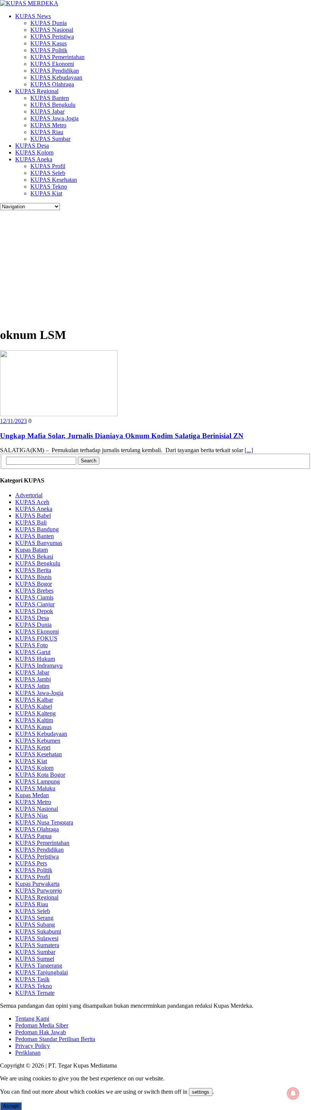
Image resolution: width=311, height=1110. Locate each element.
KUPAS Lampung (37, 781)
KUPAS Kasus (48, 43)
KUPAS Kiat (46, 193)
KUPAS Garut (32, 652)
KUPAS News (33, 16)
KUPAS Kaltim (34, 720)
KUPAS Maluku (35, 788)
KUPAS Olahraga (52, 84)
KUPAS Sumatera (37, 945)
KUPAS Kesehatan (53, 179)
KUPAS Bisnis (33, 577)
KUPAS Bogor (33, 584)
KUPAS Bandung (37, 529)
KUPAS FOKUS (36, 638)
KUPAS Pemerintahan (57, 57)
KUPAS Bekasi (34, 556)
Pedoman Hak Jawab (40, 1032)
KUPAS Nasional (51, 30)
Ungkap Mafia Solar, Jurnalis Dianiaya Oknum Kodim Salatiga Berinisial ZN (121, 436)
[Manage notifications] (293, 1093)
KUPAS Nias (31, 815)
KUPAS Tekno (48, 186)
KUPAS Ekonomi (52, 64)
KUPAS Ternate (35, 993)
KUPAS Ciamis (34, 597)
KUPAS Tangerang (38, 965)
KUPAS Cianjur (35, 604)
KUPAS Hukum (35, 659)
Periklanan (28, 1052)
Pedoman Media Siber (41, 1025)
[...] (249, 450)
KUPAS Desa (32, 145)
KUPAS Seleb (47, 173)
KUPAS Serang (34, 918)
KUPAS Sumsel (34, 958)
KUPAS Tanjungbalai (41, 972)
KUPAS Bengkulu (52, 104)
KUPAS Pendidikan (54, 70)
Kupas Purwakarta (37, 884)
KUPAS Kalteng (35, 713)
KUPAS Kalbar (34, 699)
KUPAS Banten (49, 98)
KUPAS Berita (33, 570)
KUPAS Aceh (32, 502)
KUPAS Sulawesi (36, 938)
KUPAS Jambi (33, 679)
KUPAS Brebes (34, 590)
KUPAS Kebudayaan (56, 77)
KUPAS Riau (46, 132)
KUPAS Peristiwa (52, 36)
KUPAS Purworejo (38, 890)
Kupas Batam (31, 549)
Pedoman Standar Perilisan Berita (55, 1039)
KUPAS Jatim (32, 686)
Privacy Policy (32, 1046)
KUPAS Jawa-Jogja (54, 118)
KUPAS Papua (33, 836)
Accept (11, 1106)
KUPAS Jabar (47, 111)
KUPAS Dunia (48, 23)
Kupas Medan (32, 795)
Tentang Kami (32, 1018)
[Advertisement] (155, 267)
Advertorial (28, 495)
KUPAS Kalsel (33, 706)
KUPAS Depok (34, 611)
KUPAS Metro (48, 125)
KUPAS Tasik (32, 979)
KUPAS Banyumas (38, 543)
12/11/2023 (13, 421)
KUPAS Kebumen (37, 740)
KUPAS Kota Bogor (40, 774)
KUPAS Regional (36, 91)
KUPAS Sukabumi (38, 931)
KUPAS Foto (31, 645)
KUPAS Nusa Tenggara (44, 822)
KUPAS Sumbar (50, 139)
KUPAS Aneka (33, 159)
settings (200, 1092)
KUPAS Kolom (34, 152)
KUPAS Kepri (32, 747)
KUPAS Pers (31, 863)
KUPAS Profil (47, 166)
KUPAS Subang (35, 924)
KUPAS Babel (33, 515)
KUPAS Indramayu (39, 665)
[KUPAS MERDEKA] (155, 3)
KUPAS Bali (31, 522)
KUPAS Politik (49, 50)
